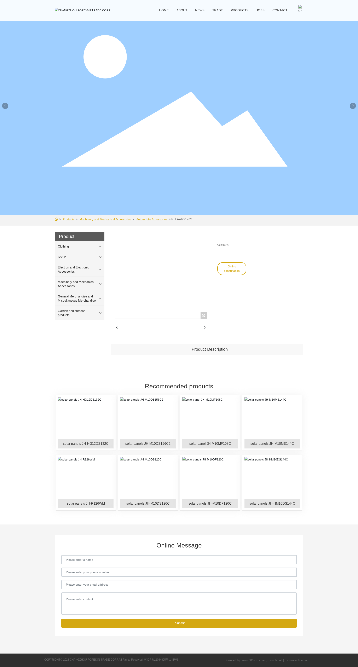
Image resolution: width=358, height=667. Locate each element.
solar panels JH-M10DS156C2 (148, 443)
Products (68, 219)
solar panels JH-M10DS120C (148, 503)
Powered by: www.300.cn (241, 660)
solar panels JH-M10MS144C (272, 443)
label (278, 660)
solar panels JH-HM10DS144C (272, 503)
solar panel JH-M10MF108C (210, 443)
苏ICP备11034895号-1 (157, 659)
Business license (296, 660)
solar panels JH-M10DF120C (210, 503)
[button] (353, 106)
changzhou (267, 660)
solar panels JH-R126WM (86, 503)
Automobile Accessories (151, 219)
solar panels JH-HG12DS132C (86, 443)
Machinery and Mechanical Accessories (105, 219)
